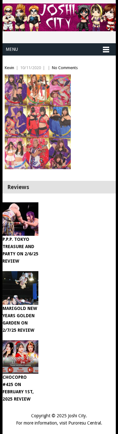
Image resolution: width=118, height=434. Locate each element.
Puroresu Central (84, 422)
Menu (12, 49)
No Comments (65, 67)
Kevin (9, 67)
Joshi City (77, 415)
